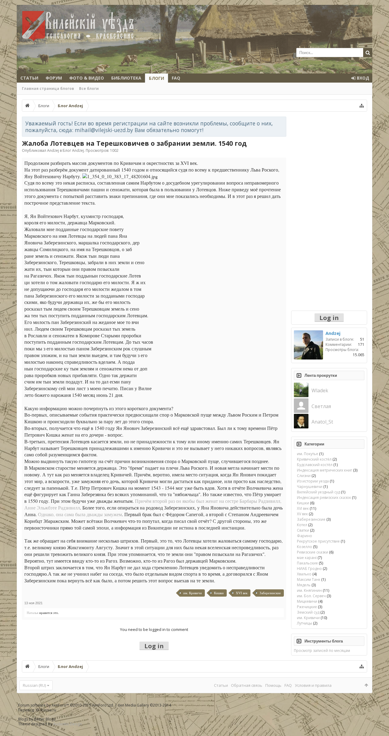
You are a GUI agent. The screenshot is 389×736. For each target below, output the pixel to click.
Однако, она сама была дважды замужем (80, 514)
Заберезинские (270, 593)
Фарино (304, 535)
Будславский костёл (314, 464)
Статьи (29, 78)
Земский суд (308, 612)
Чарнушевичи (309, 486)
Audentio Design (67, 724)
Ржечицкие (307, 606)
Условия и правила (313, 685)
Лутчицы (304, 623)
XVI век (241, 593)
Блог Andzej (73, 150)
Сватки (303, 530)
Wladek (320, 390)
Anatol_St (322, 421)
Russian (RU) (34, 685)
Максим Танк (308, 579)
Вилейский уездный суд (318, 492)
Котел (302, 524)
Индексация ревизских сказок (324, 497)
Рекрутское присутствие (318, 541)
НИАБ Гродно (309, 568)
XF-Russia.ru (46, 710)
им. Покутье (307, 453)
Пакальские (307, 563)
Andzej (53, 150)
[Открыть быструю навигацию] (361, 105)
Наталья (32, 612)
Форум (54, 78)
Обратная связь (246, 685)
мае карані (307, 557)
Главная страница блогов (48, 88)
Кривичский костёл (314, 459)
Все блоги (89, 88)
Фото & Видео (86, 78)
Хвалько (304, 574)
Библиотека (126, 78)
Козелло (304, 546)
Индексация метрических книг (324, 470)
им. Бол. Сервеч (311, 595)
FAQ (176, 78)
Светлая (321, 406)
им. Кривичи (192, 593)
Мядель (304, 585)
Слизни (304, 475)
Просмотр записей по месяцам (322, 650)
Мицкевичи (307, 601)
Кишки (219, 593)
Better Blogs (44, 719)
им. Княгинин (309, 590)
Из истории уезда (313, 481)
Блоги (156, 78)
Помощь (273, 685)
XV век (302, 513)
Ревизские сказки (312, 552)
